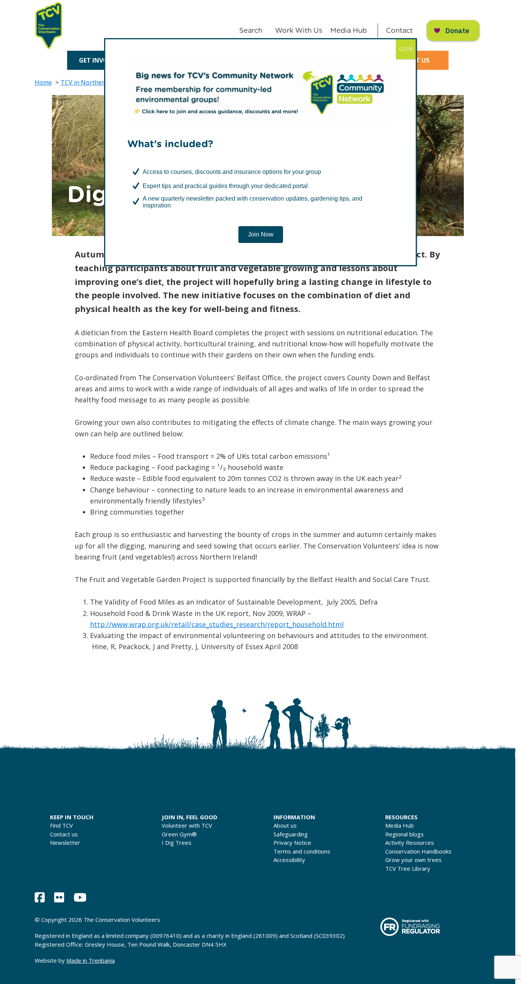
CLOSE (406, 49)
